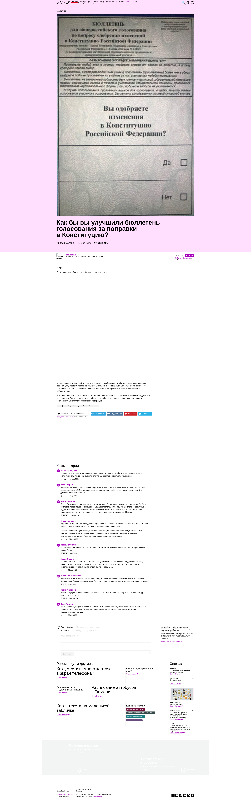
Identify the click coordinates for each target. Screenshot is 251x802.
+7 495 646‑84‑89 (63, 796)
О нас (135, 1)
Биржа (90, 1)
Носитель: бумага (88, 406)
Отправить (67, 654)
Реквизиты (98, 796)
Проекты (83, 1)
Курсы (114, 1)
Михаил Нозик (71, 254)
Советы (128, 1)
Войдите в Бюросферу (183, 258)
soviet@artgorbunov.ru (65, 794)
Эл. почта (64, 630)
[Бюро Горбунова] (64, 2)
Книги (102, 1)
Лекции (121, 1)
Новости (75, 1)
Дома (96, 1)
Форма (96, 406)
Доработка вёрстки (76, 406)
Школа (108, 1)
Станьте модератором (174, 641)
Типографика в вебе (63, 406)
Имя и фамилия (67, 627)
